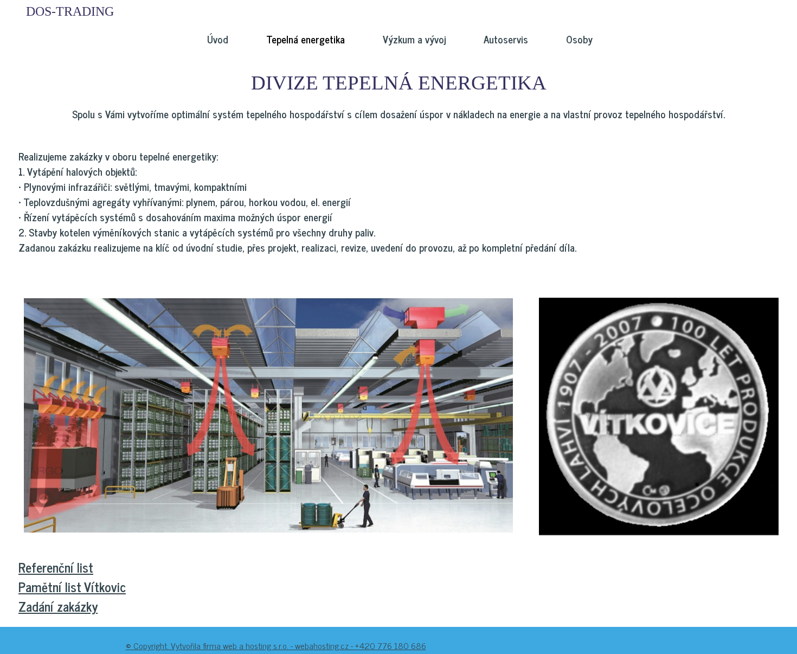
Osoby (579, 39)
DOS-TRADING (70, 11)
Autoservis (506, 39)
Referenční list (55, 567)
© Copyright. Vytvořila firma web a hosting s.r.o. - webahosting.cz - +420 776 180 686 (276, 645)
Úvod (217, 39)
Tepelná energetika (305, 39)
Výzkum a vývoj (414, 39)
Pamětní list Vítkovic (72, 586)
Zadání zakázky (58, 606)
